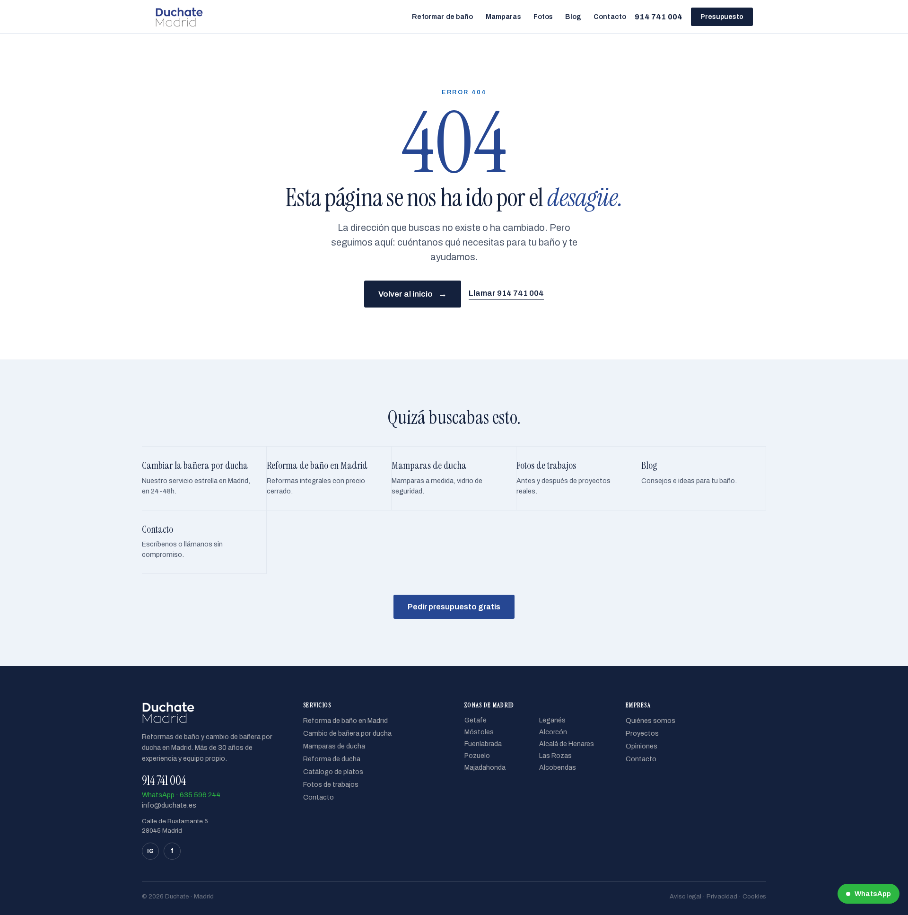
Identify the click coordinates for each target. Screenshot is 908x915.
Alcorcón (553, 732)
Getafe (475, 720)
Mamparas (503, 16)
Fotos (543, 16)
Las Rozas (555, 755)
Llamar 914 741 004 (506, 293)
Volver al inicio (412, 294)
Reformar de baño (442, 16)
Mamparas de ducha (334, 746)
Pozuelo (477, 755)
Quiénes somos (650, 720)
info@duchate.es (169, 805)
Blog (573, 16)
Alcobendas (557, 767)
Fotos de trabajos (330, 784)
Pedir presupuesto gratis (454, 607)
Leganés (552, 720)
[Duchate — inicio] (179, 16)
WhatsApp (873, 893)
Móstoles (479, 732)
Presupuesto (721, 16)
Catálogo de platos (333, 771)
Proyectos (642, 733)
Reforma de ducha (331, 759)
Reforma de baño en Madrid (345, 720)
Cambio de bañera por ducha (347, 733)
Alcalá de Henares (566, 744)
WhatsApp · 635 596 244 (181, 795)
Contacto (610, 16)
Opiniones (641, 746)
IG (150, 851)
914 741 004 (658, 17)
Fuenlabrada (483, 744)
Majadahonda (485, 767)
